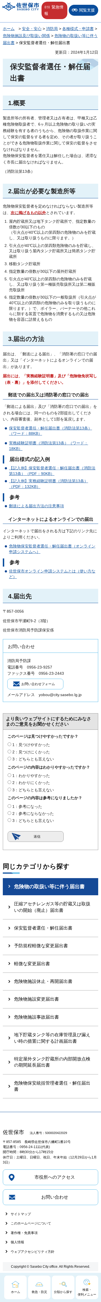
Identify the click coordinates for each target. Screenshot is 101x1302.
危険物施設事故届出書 (36, 1017)
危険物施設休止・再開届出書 (43, 981)
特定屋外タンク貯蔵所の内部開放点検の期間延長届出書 (52, 1061)
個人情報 (17, 1242)
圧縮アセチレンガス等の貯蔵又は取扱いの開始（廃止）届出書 (52, 906)
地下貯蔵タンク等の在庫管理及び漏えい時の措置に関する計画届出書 (52, 1037)
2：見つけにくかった (31, 752)
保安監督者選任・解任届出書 (43, 928)
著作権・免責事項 (24, 1233)
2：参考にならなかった (33, 813)
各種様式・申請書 (78, 28)
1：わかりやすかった (31, 775)
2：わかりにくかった (31, 782)
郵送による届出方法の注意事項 (36, 506)
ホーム (9, 28)
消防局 (52, 28)
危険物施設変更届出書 (36, 999)
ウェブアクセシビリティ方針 (32, 1252)
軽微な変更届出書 (32, 963)
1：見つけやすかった (31, 744)
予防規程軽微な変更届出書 (41, 945)
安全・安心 (32, 28)
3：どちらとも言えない (33, 759)
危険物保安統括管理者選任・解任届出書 (52, 1086)
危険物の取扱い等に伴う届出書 (49, 886)
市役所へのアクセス (55, 1177)
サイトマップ (21, 1214)
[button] (54, 10)
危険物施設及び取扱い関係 (26, 35)
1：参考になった (27, 806)
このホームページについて (31, 1223)
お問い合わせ (54, 1197)
